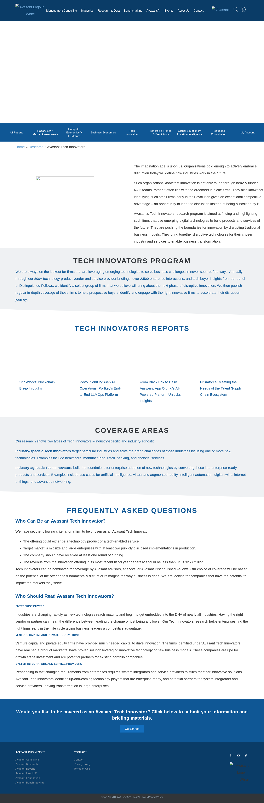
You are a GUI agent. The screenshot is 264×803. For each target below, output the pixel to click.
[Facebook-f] (246, 755)
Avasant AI (153, 10)
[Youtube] (238, 755)
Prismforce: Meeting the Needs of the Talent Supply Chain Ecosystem (221, 388)
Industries (87, 10)
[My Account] (243, 9)
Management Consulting (61, 10)
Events (168, 10)
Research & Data (109, 10)
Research (36, 147)
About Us (183, 10)
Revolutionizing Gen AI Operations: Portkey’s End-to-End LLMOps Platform (100, 388)
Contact (199, 10)
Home (20, 147)
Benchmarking (133, 10)
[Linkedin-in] (231, 755)
